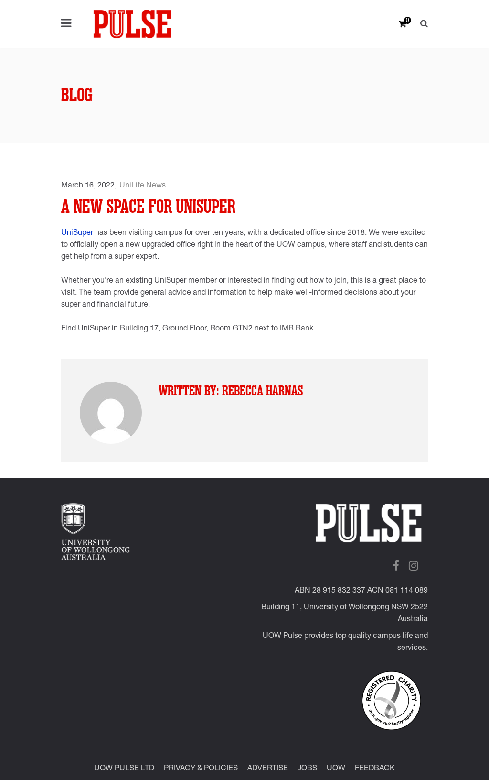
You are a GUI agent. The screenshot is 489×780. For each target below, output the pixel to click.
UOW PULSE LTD (124, 769)
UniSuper (77, 233)
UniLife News (142, 186)
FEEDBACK (375, 769)
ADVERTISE (267, 769)
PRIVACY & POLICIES (201, 769)
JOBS (307, 769)
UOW (336, 769)
